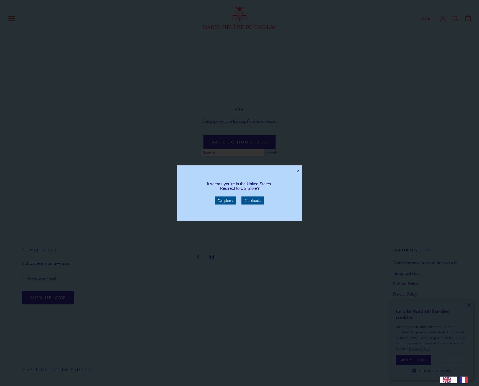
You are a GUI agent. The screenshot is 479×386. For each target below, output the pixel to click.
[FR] (465, 380)
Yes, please (225, 200)
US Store (249, 188)
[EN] (448, 380)
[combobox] (448, 380)
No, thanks (252, 200)
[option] (465, 380)
